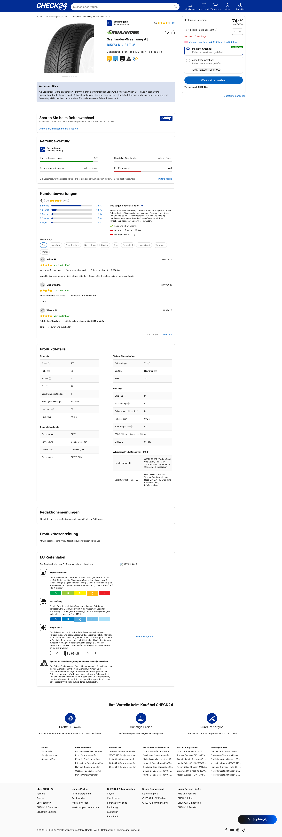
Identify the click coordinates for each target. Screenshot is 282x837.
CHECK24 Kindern (154, 798)
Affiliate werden (80, 802)
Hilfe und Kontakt (187, 793)
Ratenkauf (112, 816)
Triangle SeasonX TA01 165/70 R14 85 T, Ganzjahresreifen (192, 755)
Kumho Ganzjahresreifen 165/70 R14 (158, 775)
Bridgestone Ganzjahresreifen (89, 763)
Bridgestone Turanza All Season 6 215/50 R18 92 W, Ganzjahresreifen (226, 755)
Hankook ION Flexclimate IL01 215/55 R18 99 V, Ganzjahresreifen (226, 767)
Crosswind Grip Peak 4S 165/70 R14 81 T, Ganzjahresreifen (192, 771)
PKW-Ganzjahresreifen (56, 16)
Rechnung (112, 807)
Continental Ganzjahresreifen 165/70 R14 (158, 755)
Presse (40, 798)
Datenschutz (108, 830)
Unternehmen (44, 802)
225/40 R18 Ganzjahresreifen (122, 759)
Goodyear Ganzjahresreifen (88, 771)
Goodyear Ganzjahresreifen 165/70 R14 (158, 767)
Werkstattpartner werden (85, 807)
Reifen (39, 16)
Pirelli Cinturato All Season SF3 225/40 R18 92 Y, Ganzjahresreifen (226, 759)
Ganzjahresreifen (49, 755)
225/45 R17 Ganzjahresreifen (122, 767)
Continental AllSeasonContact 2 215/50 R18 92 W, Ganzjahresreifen (226, 751)
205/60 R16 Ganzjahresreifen (122, 751)
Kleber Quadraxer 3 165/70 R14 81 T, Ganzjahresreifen (192, 775)
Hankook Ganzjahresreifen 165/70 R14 (158, 763)
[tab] (65, 76)
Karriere (41, 793)
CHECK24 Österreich (48, 807)
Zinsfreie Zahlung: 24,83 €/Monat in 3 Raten (213, 42)
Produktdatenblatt (144, 636)
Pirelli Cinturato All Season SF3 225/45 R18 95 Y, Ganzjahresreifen (226, 771)
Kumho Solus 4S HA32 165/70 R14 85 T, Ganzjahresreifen (192, 763)
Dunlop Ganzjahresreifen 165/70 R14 (158, 771)
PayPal (110, 793)
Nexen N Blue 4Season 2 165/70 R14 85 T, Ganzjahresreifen (192, 767)
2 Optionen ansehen (234, 96)
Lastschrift (112, 811)
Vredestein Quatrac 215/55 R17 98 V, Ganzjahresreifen (226, 763)
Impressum (123, 830)
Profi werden (78, 798)
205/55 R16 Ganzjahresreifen (122, 763)
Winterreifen (47, 751)
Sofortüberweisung (117, 802)
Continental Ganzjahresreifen (88, 751)
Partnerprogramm (81, 793)
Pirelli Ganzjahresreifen (86, 755)
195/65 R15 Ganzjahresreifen (122, 755)
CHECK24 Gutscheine (189, 802)
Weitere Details (165, 179)
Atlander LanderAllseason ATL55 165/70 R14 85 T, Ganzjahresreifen (192, 759)
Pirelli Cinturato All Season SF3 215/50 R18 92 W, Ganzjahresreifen (226, 775)
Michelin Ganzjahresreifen (87, 759)
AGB (96, 830)
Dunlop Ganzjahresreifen (86, 775)
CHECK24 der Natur (155, 802)
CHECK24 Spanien (46, 811)
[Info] (49, 363)
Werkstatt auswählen (213, 80)
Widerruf (135, 830)
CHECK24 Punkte (187, 807)
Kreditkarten (113, 798)
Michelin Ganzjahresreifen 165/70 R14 (158, 759)
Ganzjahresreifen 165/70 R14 (156, 751)
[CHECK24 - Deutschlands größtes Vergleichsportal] (52, 6)
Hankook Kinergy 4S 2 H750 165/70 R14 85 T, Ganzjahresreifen (192, 751)
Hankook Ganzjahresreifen (87, 767)
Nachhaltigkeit (150, 793)
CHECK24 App (185, 798)
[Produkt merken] (167, 32)
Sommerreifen (48, 759)
